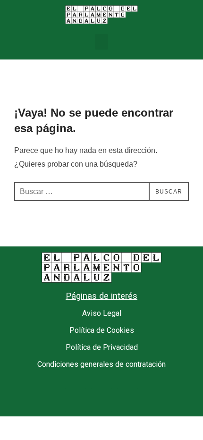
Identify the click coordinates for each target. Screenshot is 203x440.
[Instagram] (127, 400)
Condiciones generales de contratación (101, 364)
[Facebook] (75, 400)
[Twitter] (101, 400)
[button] (101, 42)
